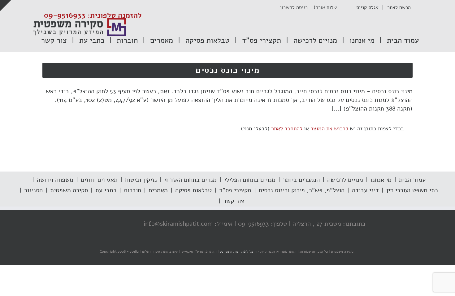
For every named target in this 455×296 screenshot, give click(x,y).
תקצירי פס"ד (235, 190)
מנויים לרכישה (345, 180)
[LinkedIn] (106, 224)
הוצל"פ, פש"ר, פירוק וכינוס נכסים (301, 190)
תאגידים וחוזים (99, 180)
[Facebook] (130, 224)
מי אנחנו (381, 180)
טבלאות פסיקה (193, 190)
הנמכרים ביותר (301, 180)
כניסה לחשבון (297, 7)
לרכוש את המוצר (329, 128)
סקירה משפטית (69, 190)
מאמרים (158, 190)
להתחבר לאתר (286, 128)
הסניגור (33, 190)
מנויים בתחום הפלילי (249, 180)
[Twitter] (118, 224)
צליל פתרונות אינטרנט (236, 251)
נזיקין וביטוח (141, 180)
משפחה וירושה (55, 180)
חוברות (132, 190)
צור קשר (233, 201)
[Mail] (93, 224)
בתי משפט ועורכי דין (412, 190)
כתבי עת (105, 190)
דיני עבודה (365, 190)
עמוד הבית (412, 180)
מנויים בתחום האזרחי (190, 180)
